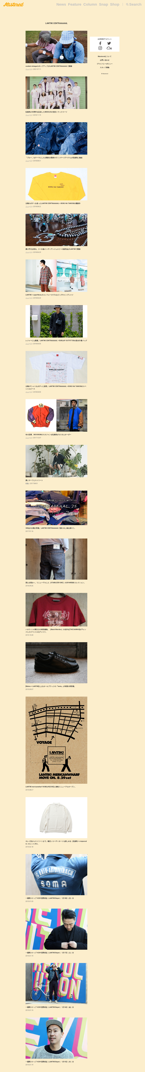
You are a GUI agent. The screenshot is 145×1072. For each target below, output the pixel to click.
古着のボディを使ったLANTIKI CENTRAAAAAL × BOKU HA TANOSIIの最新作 (53, 203)
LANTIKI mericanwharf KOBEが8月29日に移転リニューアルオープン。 (51, 787)
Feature (74, 4)
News (61, 4)
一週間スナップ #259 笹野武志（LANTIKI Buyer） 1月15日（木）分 (50, 1062)
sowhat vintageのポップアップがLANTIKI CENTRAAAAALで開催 (49, 66)
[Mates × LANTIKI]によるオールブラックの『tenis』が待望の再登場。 (51, 686)
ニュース (29, 69)
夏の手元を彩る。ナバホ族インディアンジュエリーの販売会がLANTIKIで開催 (53, 249)
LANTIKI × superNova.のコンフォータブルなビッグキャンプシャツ (49, 295)
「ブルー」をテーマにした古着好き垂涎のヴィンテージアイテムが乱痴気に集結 (54, 158)
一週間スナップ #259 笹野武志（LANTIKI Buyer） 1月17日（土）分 (50, 953)
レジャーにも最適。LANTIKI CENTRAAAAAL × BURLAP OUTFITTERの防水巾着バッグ (56, 340)
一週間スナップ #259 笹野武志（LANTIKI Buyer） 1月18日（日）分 (50, 898)
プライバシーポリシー (105, 64)
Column (90, 4)
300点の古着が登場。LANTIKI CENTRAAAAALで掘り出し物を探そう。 (51, 528)
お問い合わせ (104, 60)
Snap (103, 4)
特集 (27, 483)
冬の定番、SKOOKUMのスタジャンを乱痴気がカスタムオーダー (48, 435)
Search (135, 4)
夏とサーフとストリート (34, 480)
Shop (114, 4)
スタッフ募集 (104, 67)
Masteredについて (104, 56)
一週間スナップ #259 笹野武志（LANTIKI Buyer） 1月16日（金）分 (50, 1007)
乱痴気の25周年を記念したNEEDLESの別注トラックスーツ (46, 112)
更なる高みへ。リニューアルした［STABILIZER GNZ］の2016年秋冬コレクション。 (56, 583)
